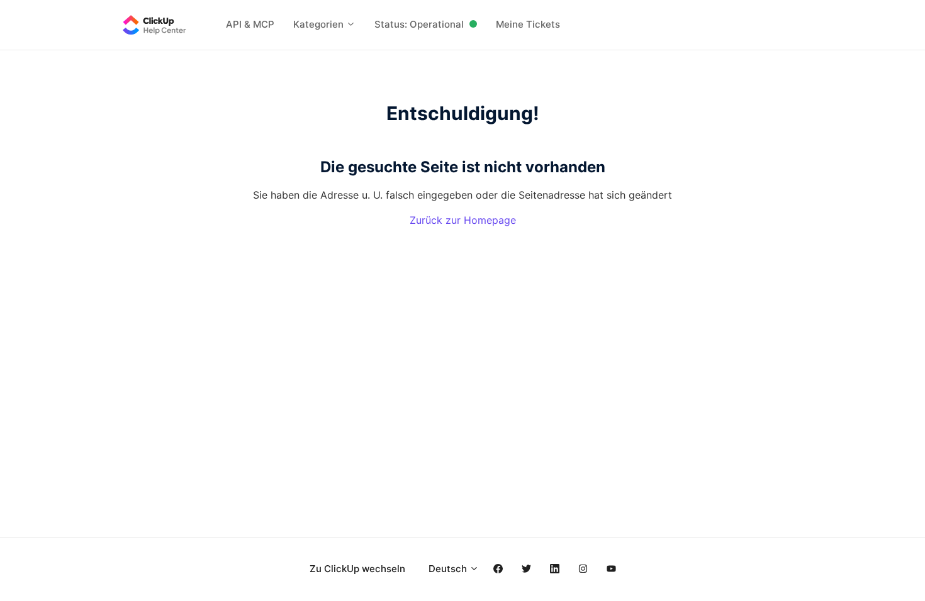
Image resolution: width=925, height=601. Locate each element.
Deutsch (449, 569)
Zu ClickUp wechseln (357, 569)
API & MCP (250, 24)
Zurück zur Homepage (463, 220)
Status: (419, 24)
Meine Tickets (528, 24)
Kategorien (319, 24)
